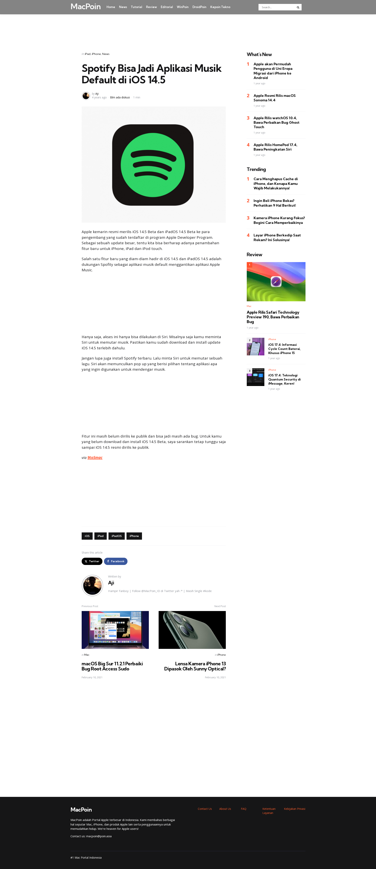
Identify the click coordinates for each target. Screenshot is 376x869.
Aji (97, 93)
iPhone (96, 54)
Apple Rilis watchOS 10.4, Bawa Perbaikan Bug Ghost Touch (276, 122)
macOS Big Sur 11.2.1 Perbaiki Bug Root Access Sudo (112, 666)
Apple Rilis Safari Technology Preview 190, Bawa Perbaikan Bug (273, 317)
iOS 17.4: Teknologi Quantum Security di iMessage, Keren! (284, 379)
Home (111, 7)
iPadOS (117, 536)
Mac (86, 654)
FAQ (243, 809)
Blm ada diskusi (120, 97)
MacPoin (85, 6)
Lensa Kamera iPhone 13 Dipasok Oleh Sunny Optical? (195, 666)
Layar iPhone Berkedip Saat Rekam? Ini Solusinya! (277, 237)
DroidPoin (199, 7)
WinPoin (183, 7)
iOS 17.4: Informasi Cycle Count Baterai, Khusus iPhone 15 (284, 349)
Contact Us (205, 809)
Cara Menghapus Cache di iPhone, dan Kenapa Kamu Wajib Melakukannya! (276, 184)
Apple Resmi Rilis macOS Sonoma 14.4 (275, 97)
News (123, 7)
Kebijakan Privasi (294, 809)
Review (151, 7)
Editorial (167, 7)
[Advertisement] (188, 28)
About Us (225, 809)
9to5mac (95, 457)
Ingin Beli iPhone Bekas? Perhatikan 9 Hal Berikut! (275, 203)
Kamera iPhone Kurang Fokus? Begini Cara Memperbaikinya (279, 220)
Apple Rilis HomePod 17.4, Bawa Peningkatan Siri (275, 147)
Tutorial (136, 7)
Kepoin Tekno (220, 7)
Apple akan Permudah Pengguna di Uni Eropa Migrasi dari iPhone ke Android (273, 71)
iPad (87, 54)
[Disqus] (154, 738)
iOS (87, 536)
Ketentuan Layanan (269, 811)
